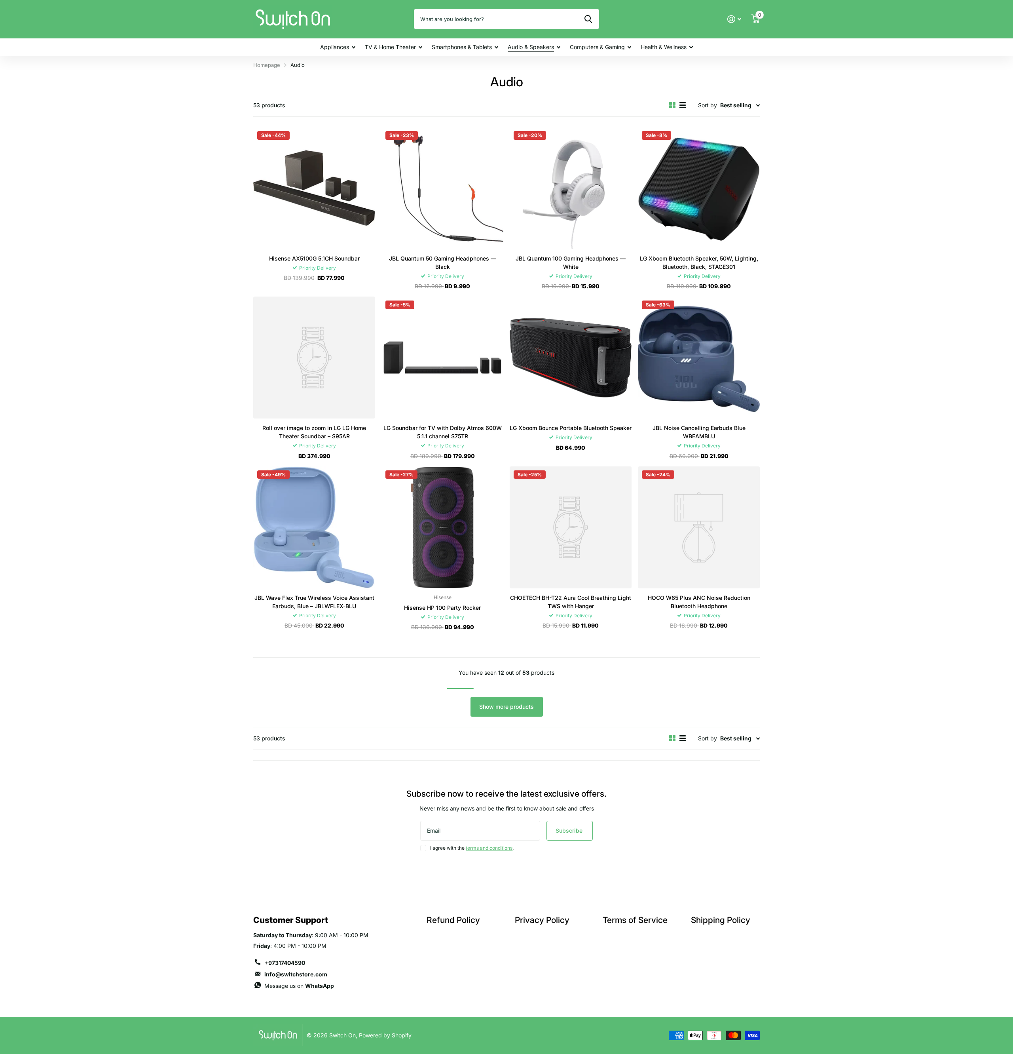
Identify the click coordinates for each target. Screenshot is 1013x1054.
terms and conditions (489, 848)
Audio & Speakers (531, 47)
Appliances (334, 47)
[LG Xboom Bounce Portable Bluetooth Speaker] (571, 358)
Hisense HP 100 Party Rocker (442, 607)
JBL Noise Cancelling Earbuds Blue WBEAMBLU (699, 431)
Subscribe (570, 830)
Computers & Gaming (597, 47)
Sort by (707, 105)
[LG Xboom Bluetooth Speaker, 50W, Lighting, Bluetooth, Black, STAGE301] (699, 188)
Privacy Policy (542, 920)
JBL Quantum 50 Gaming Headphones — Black (442, 262)
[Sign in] (734, 19)
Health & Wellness (664, 47)
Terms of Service (635, 920)
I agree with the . (472, 848)
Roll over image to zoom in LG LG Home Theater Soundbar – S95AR (314, 431)
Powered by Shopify (385, 1035)
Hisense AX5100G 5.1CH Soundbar (314, 258)
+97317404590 (284, 962)
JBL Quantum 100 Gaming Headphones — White (571, 262)
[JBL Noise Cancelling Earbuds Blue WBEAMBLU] (699, 358)
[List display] (682, 105)
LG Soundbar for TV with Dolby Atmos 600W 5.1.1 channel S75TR (442, 431)
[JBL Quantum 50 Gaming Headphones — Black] (442, 188)
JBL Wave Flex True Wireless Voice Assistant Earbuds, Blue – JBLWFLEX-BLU (314, 601)
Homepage (266, 65)
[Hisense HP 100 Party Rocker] (442, 527)
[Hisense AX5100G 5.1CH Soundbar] (314, 188)
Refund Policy (453, 920)
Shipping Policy (720, 920)
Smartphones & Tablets (462, 47)
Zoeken (588, 19)
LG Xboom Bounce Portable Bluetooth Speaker (571, 427)
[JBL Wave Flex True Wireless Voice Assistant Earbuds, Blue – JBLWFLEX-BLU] (314, 527)
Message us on (299, 985)
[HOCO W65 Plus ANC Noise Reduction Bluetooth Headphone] (699, 527)
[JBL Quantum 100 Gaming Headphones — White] (571, 188)
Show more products (506, 706)
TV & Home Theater (390, 47)
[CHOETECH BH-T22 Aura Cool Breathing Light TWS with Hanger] (571, 527)
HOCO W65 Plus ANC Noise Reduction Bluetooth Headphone (699, 601)
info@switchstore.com (295, 974)
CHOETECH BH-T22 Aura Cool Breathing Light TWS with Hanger (570, 601)
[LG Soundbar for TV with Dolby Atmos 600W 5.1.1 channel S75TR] (442, 358)
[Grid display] (672, 105)
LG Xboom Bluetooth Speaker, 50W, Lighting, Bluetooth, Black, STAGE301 (699, 262)
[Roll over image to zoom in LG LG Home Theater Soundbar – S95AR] (314, 358)
